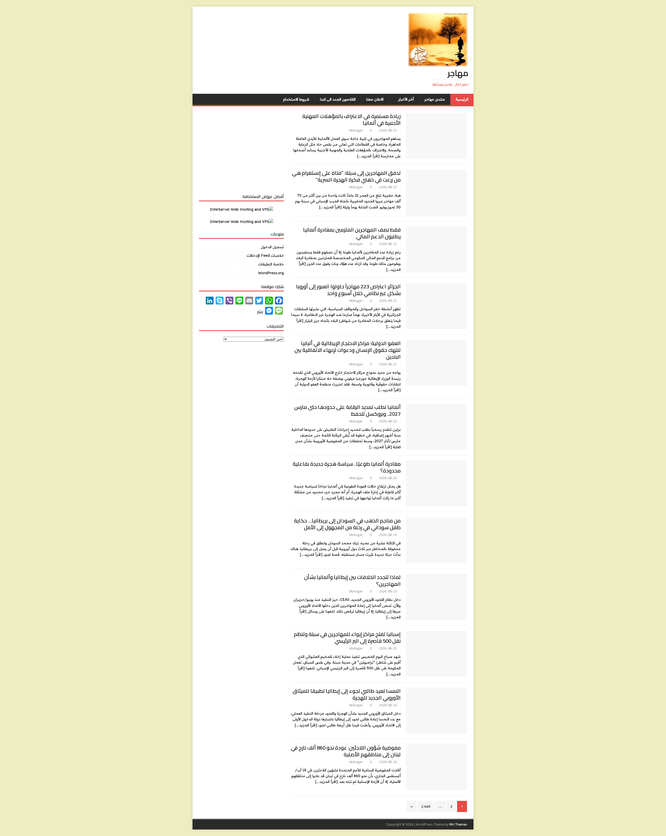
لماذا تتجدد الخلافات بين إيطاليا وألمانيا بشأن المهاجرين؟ (352, 580)
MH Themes (458, 824)
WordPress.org (271, 273)
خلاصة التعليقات (271, 264)
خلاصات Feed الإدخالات (265, 255)
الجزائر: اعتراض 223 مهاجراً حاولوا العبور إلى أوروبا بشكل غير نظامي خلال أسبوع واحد (348, 290)
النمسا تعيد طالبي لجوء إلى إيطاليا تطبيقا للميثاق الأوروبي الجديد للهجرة (347, 694)
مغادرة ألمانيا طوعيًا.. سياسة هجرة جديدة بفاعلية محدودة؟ (347, 467)
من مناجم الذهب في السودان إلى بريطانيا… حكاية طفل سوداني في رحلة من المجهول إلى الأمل (347, 524)
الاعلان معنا (374, 99)
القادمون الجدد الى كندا (338, 99)
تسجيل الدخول (272, 247)
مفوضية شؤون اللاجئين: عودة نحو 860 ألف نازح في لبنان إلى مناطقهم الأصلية (346, 751)
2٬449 (425, 806)
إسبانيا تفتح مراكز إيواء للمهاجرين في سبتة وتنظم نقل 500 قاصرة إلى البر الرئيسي (347, 637)
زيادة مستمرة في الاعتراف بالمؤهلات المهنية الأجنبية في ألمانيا (351, 119)
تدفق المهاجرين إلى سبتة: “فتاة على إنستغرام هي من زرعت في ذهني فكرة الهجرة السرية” (346, 176)
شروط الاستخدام (296, 99)
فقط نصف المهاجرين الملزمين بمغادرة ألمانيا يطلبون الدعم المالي (352, 233)
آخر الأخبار (406, 99)
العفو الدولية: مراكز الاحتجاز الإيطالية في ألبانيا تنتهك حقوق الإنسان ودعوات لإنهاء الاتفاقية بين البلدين (347, 349)
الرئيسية (462, 99)
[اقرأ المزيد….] (368, 156)
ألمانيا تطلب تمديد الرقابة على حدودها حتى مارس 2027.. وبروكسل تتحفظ (347, 410)
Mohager (356, 130)
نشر (260, 312)
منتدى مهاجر (434, 99)
